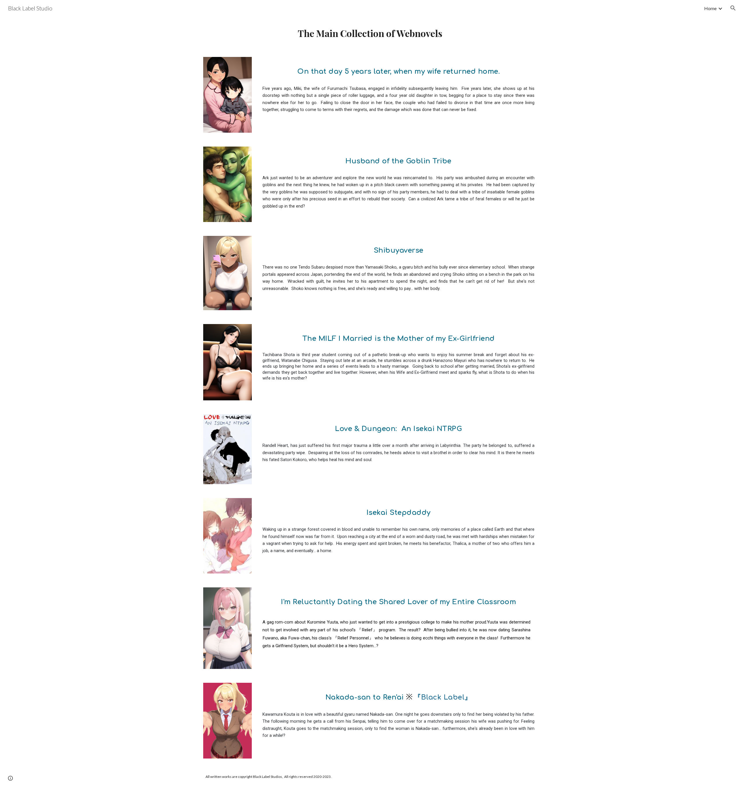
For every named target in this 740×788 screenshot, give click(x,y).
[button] (733, 8)
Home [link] (710, 8)
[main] (370, 33)
